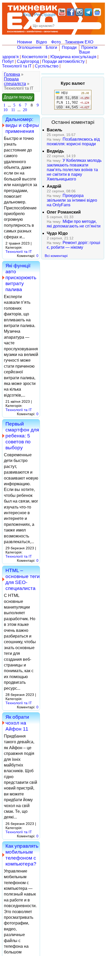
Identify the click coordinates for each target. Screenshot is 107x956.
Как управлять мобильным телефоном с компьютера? (21, 855)
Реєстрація (45, 14)
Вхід (27, 14)
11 (13, 110)
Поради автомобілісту (63, 61)
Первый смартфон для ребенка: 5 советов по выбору (22, 435)
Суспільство (46, 66)
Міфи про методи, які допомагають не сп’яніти (74, 223)
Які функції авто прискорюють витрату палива (20, 277)
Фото (56, 42)
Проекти (89, 47)
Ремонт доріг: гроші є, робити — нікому (73, 244)
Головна (12, 74)
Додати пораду (18, 97)
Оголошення (29, 47)
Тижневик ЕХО (79, 42)
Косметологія (34, 57)
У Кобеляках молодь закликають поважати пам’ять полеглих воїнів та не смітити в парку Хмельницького (74, 169)
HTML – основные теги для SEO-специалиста (22, 579)
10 (5, 110)
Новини (24, 42)
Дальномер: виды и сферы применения (22, 125)
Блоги (51, 47)
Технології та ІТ (17, 66)
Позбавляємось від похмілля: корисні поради (73, 141)
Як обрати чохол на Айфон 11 (17, 723)
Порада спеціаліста (15, 81)
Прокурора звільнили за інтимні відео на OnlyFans (72, 200)
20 (25, 110)
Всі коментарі (56, 256)
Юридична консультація (73, 57)
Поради (69, 47)
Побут (8, 61)
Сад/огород (28, 61)
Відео (41, 42)
